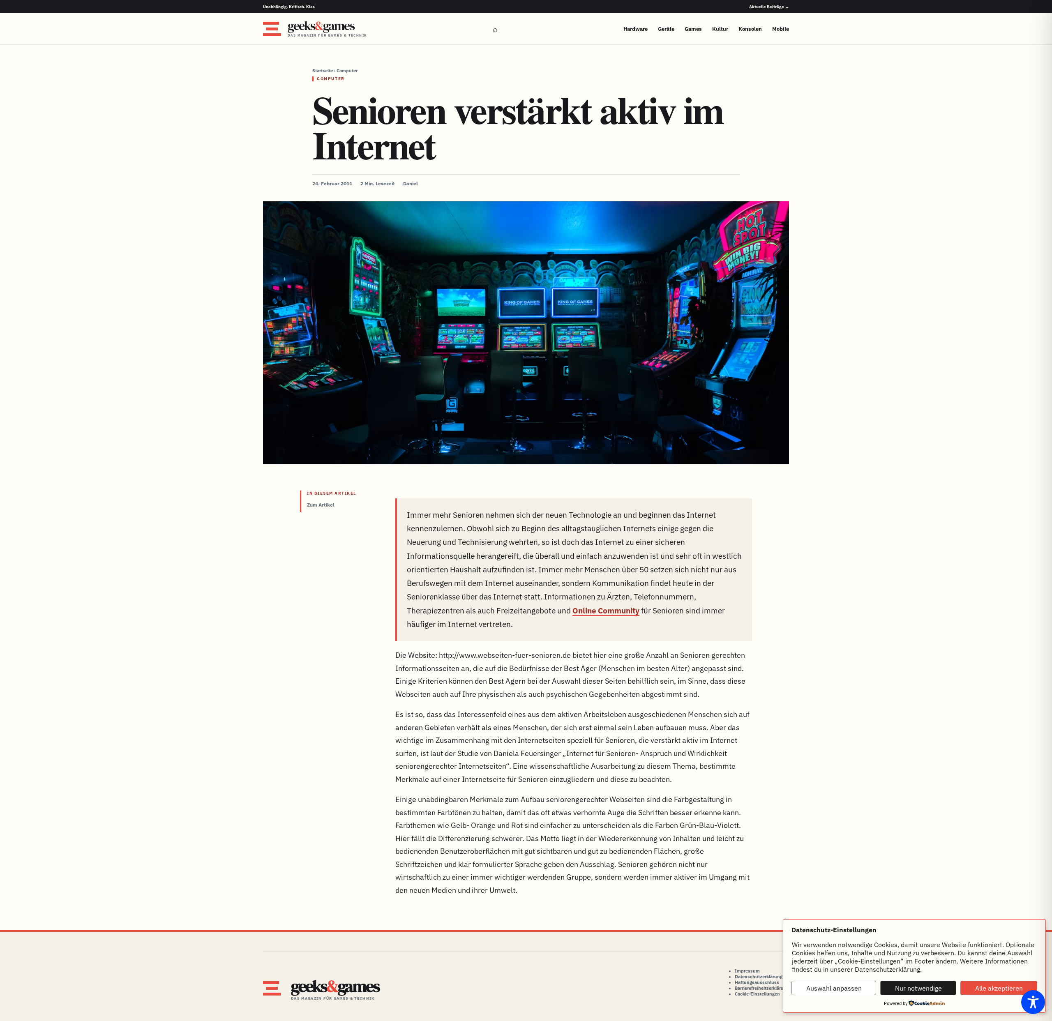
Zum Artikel (321, 505)
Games (693, 28)
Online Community (605, 610)
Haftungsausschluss (757, 982)
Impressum (747, 971)
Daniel (410, 183)
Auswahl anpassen (834, 988)
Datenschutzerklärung (758, 977)
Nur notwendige (918, 988)
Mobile (780, 28)
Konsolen (750, 28)
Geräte (666, 28)
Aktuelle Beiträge (769, 6)
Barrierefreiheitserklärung (762, 988)
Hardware (635, 28)
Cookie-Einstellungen (757, 994)
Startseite (322, 71)
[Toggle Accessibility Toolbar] (1033, 1002)
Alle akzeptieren (999, 988)
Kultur (720, 28)
